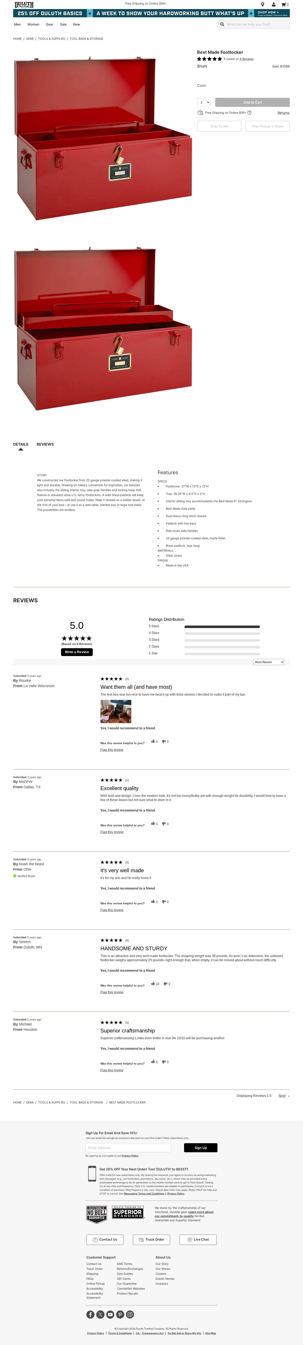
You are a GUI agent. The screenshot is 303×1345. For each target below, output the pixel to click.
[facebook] (90, 1314)
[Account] (274, 4)
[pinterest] (120, 1314)
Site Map (210, 1333)
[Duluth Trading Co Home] (24, 5)
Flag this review (111, 750)
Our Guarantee (127, 1283)
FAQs (89, 1278)
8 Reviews (247, 59)
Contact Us (93, 1264)
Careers (161, 1273)
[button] (115, 711)
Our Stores (163, 1268)
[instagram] (130, 1314)
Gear (30, 38)
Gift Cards (123, 1278)
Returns (283, 113)
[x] (100, 1314)
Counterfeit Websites (131, 1288)
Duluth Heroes (165, 1278)
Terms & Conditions (120, 1333)
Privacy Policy (130, 1155)
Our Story (162, 1264)
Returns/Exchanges (130, 1268)
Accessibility (94, 1288)
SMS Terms (124, 1264)
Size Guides (125, 1273)
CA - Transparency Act (150, 1333)
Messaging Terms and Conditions (144, 1193)
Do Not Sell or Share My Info (184, 1333)
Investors (162, 1283)
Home (17, 38)
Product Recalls (127, 1293)
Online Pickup (95, 1283)
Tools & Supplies (51, 38)
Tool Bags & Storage (86, 38)
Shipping (92, 1273)
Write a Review (77, 652)
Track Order (94, 1268)
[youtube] (110, 1314)
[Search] (222, 24)
